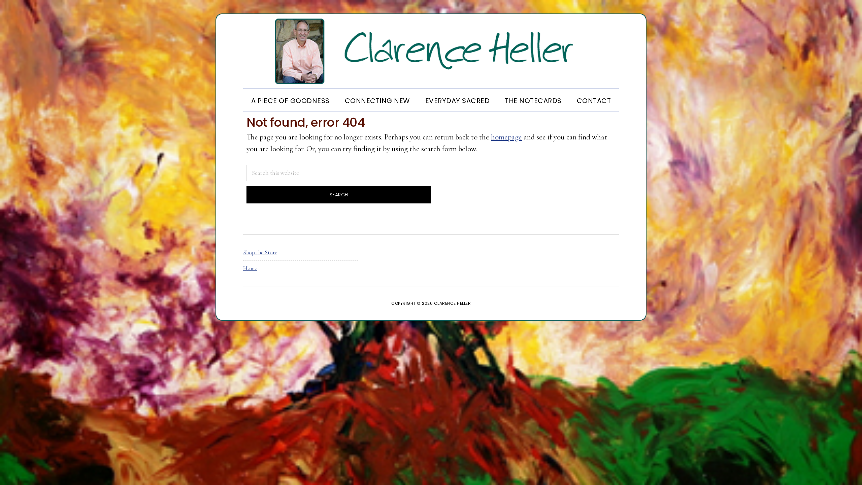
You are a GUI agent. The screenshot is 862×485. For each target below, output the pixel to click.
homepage (506, 137)
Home (250, 268)
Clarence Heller (431, 51)
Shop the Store (260, 252)
